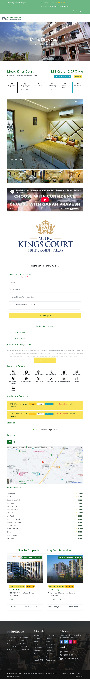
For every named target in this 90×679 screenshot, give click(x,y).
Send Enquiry (64, 6)
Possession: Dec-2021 (63, 76)
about (79, 673)
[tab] (45, 405)
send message (44, 316)
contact (71, 673)
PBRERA (78, 76)
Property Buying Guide (76, 676)
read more (44, 360)
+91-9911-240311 (60, 3)
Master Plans (38, 657)
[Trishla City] (65, 569)
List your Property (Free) (36, 638)
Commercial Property (11, 647)
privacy (64, 673)
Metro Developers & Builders (45, 44)
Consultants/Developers (49, 6)
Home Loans (50, 635)
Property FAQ (38, 660)
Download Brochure (21, 332)
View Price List (20, 338)
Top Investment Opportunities (24, 646)
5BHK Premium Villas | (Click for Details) (42, 405)
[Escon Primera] (25, 569)
